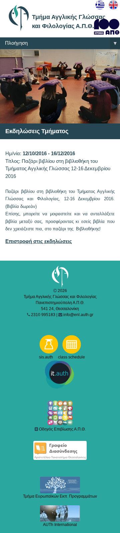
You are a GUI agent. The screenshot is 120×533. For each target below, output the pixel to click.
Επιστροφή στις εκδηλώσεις (38, 241)
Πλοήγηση (61, 43)
